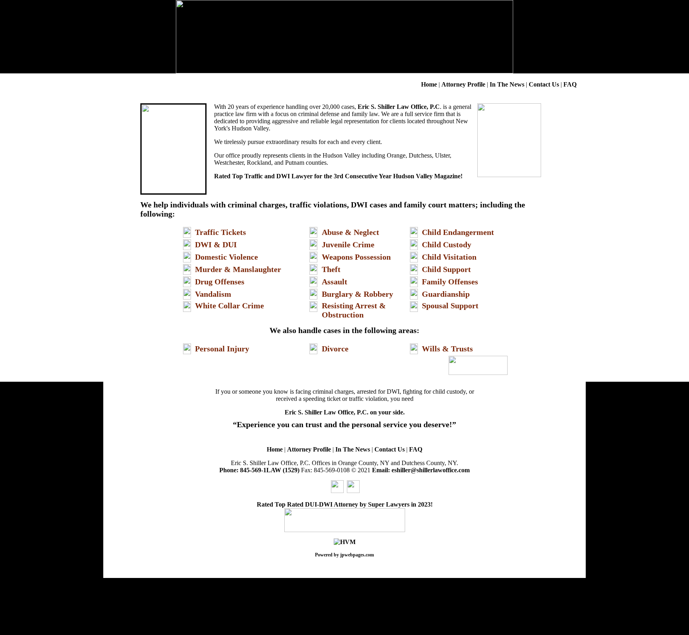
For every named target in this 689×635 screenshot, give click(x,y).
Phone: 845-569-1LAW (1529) (259, 470)
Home (429, 84)
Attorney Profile (463, 84)
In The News (507, 84)
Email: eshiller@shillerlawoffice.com (420, 470)
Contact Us (545, 84)
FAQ (570, 84)
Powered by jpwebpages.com (344, 555)
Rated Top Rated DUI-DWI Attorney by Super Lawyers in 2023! (345, 504)
